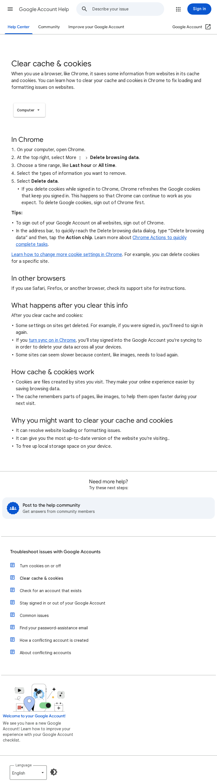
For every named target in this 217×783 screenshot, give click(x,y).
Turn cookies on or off (40, 565)
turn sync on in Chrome (52, 340)
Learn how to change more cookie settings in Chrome (66, 254)
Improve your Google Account (96, 27)
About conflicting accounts (45, 652)
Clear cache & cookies (41, 578)
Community (49, 27)
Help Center (19, 27)
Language (24, 765)
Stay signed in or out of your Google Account (62, 603)
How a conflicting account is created (54, 640)
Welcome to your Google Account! (34, 716)
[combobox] (128, 9)
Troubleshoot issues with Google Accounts (55, 552)
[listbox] (29, 110)
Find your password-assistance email (54, 627)
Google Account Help (44, 9)
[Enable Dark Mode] (53, 772)
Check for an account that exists (50, 590)
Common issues (34, 615)
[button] (10, 9)
